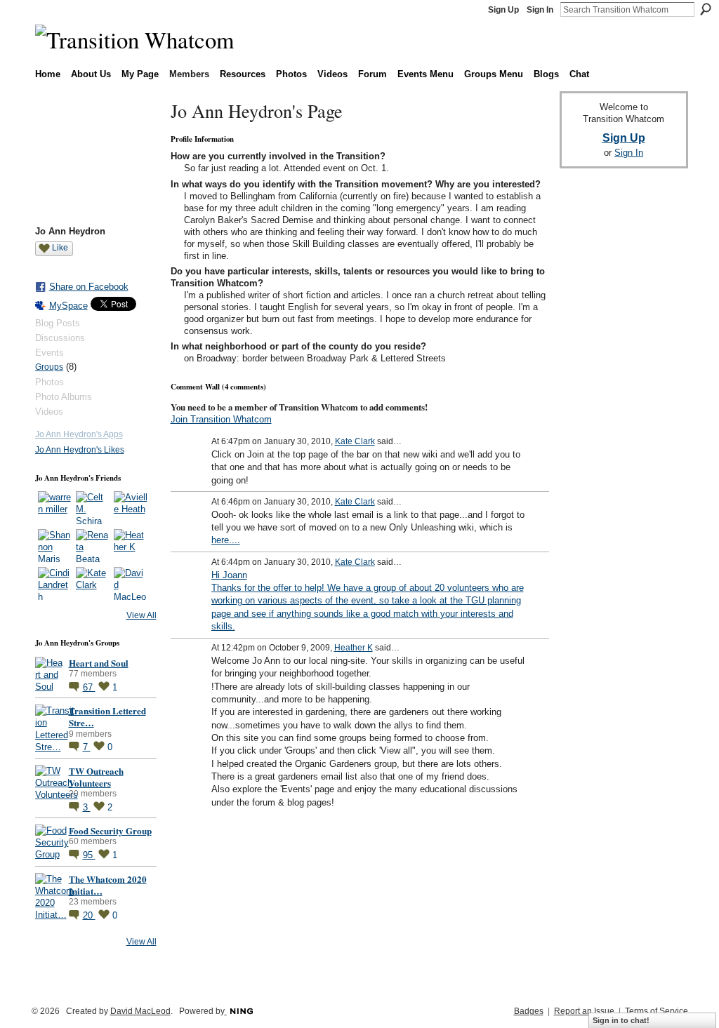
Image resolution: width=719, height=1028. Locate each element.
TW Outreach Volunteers (96, 776)
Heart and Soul (98, 662)
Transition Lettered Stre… (107, 716)
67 (89, 687)
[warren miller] (55, 508)
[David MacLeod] (130, 584)
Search (705, 9)
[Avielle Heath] (130, 508)
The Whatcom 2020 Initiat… (108, 884)
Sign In (540, 10)
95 (89, 855)
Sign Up (503, 10)
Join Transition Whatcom (221, 419)
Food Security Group (110, 830)
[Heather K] (130, 546)
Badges (528, 1011)
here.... (225, 540)
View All (141, 615)
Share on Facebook (88, 286)
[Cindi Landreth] (55, 584)
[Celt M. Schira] (93, 508)
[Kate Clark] (93, 584)
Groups (49, 367)
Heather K (353, 648)
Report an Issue (584, 1011)
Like (60, 248)
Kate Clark (355, 441)
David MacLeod (140, 1011)
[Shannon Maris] (55, 546)
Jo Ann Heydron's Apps (79, 434)
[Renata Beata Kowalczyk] (93, 546)
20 (89, 915)
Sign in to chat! (621, 1020)
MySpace (68, 305)
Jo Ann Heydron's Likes (79, 450)
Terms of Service (656, 1011)
